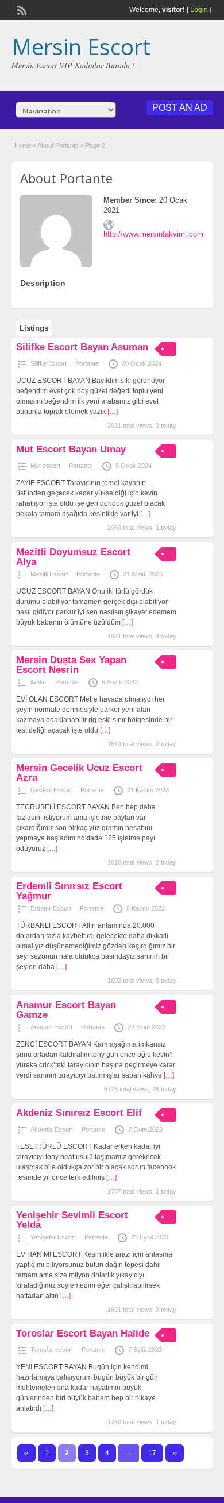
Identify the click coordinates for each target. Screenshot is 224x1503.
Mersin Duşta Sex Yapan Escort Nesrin (71, 664)
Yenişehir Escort (53, 1237)
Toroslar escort (51, 1349)
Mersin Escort (80, 46)
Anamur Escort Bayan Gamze (66, 1010)
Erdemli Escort (50, 908)
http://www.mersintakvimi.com (153, 234)
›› (174, 1453)
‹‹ (26, 1453)
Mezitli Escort (49, 574)
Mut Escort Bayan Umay (71, 449)
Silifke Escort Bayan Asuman (82, 347)
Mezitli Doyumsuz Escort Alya (73, 557)
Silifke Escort (48, 363)
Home (22, 145)
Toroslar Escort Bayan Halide (82, 1333)
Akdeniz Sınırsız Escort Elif (79, 1112)
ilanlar (38, 682)
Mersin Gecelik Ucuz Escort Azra (79, 772)
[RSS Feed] (20, 9)
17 (152, 1453)
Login (199, 10)
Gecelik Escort (51, 790)
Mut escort (45, 465)
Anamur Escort (51, 1027)
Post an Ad (179, 108)
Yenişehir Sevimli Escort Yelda (72, 1220)
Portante (87, 363)
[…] (112, 412)
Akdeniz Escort (51, 1129)
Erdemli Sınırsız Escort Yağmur (69, 891)
